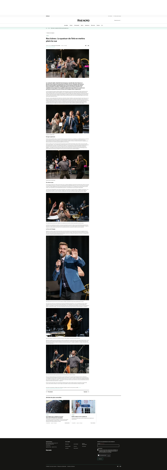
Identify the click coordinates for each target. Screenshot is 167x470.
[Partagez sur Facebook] (85, 45)
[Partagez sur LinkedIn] (88, 45)
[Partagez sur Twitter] (87, 45)
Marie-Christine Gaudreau (50, 46)
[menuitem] (117, 20)
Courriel (100, 443)
